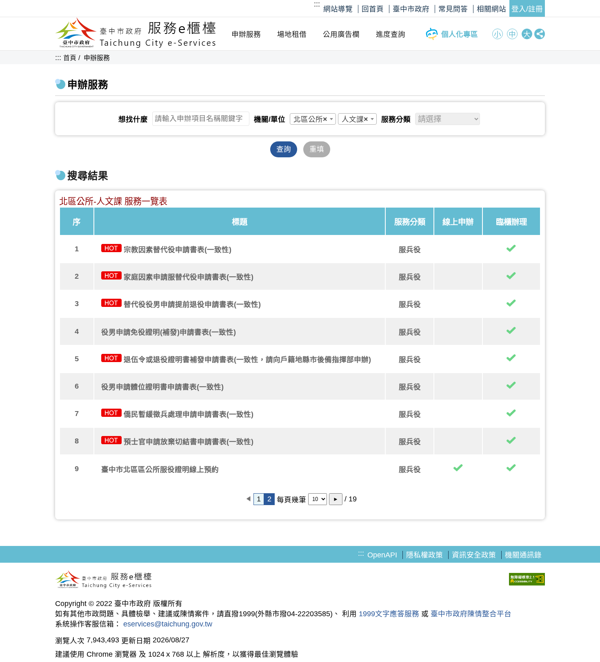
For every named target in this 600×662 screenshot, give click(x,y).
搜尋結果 (87, 175)
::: (317, 4)
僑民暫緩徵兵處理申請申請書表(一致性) (188, 414)
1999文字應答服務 (389, 614)
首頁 (69, 57)
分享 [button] (539, 34)
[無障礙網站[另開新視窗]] (527, 580)
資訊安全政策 (474, 555)
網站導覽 (338, 9)
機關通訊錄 (523, 555)
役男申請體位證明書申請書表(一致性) (162, 387)
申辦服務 (246, 34)
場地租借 (292, 34)
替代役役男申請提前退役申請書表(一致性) (192, 304)
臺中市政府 (411, 9)
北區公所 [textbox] (310, 119)
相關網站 (491, 9)
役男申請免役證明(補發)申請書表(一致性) (168, 332)
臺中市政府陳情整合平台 (471, 614)
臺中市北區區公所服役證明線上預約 (160, 469)
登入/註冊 (527, 9)
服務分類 (396, 119)
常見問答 (453, 9)
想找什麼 (133, 119)
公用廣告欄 (341, 34)
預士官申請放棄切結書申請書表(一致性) (188, 442)
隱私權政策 (424, 555)
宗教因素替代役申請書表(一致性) (177, 250)
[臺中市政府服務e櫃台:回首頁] (135, 46)
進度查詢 (390, 34)
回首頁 (373, 9)
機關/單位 (269, 119)
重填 (316, 149)
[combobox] (313, 119)
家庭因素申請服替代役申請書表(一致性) (188, 277)
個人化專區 (459, 34)
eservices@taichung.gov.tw (167, 624)
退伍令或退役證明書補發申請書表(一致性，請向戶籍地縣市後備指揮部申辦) (247, 360)
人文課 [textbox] (355, 119)
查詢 (283, 149)
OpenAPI (382, 555)
